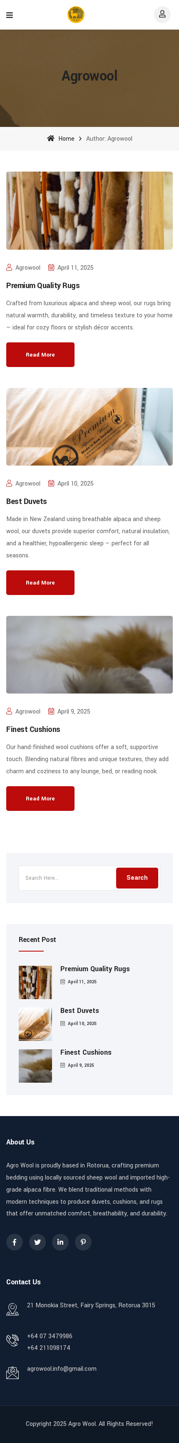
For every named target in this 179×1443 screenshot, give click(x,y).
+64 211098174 (48, 1348)
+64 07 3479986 (49, 1336)
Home (66, 138)
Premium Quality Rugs (43, 285)
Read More (40, 355)
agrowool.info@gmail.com (62, 1369)
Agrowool (27, 267)
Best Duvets (26, 501)
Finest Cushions (33, 729)
